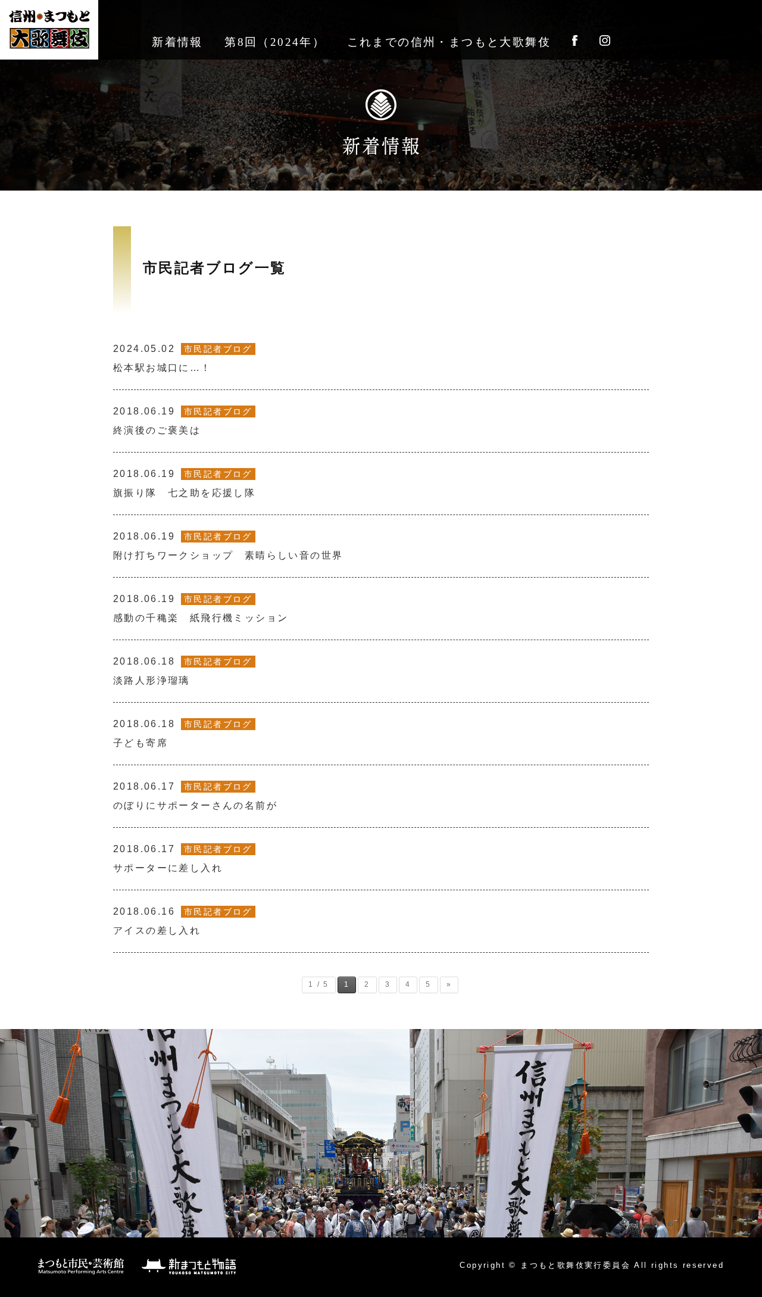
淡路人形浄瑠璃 (182, 670)
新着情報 (177, 42)
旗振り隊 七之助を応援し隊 (184, 483)
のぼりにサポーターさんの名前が (195, 795)
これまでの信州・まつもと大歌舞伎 (449, 42)
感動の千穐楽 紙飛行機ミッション (200, 608)
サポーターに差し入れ (182, 858)
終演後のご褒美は (182, 420)
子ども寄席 (182, 733)
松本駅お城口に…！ (182, 358)
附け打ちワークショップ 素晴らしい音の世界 (228, 545)
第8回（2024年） (274, 42)
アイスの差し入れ (182, 921)
